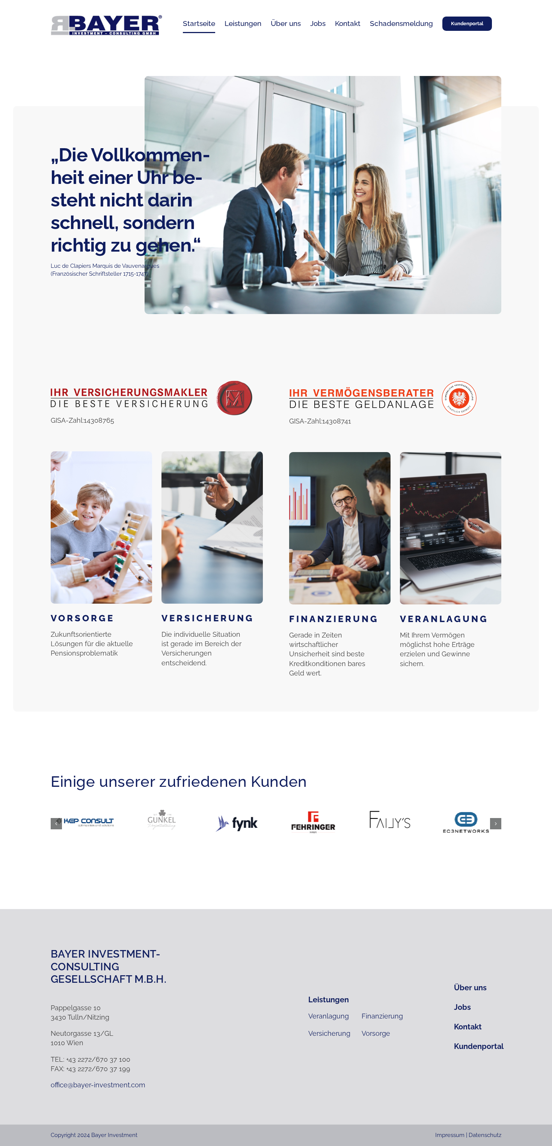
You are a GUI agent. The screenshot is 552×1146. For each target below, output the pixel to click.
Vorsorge (83, 618)
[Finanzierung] (340, 528)
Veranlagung (444, 618)
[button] (56, 823)
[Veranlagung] (450, 528)
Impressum (450, 1135)
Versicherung (207, 618)
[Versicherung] (212, 527)
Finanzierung (334, 618)
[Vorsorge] (101, 527)
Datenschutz (485, 1135)
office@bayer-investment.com (98, 1085)
